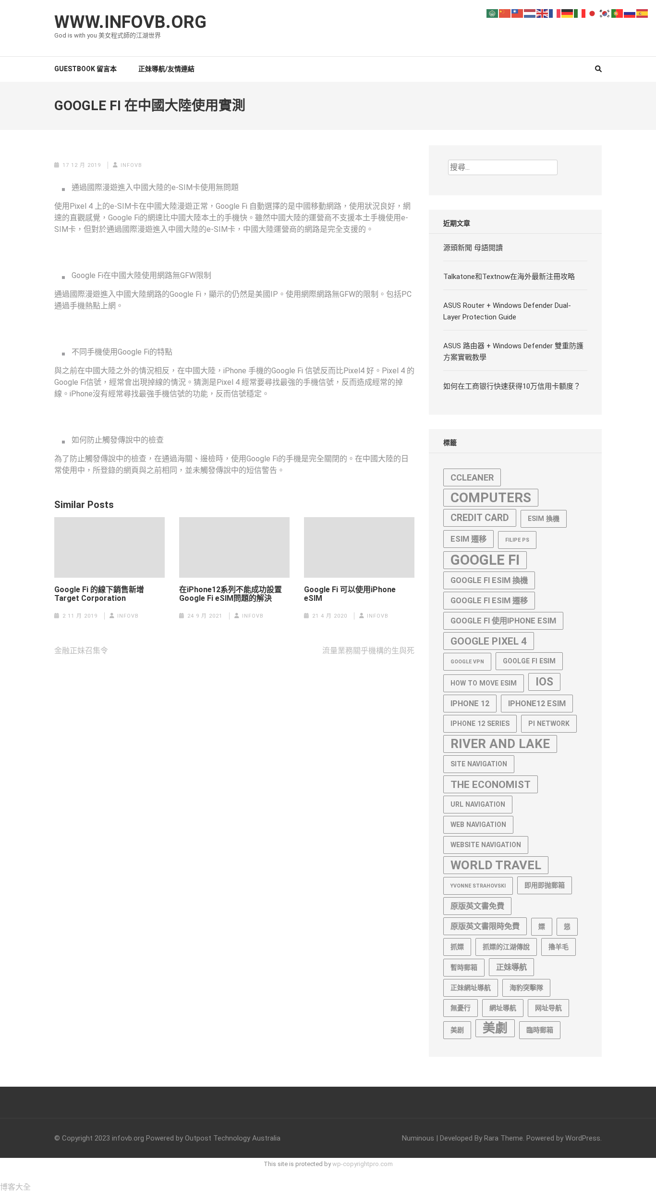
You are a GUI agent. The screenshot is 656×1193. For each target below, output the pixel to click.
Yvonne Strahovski (478, 886)
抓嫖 (457, 947)
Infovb (131, 165)
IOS (544, 681)
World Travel (495, 865)
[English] (542, 12)
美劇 (495, 1028)
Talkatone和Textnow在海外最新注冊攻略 (509, 276)
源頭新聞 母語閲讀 (473, 247)
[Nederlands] (530, 12)
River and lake (500, 743)
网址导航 (548, 1008)
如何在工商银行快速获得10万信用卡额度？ (512, 386)
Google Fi (485, 560)
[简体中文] (505, 12)
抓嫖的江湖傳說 (506, 947)
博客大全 (15, 1187)
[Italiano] (580, 12)
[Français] (555, 12)
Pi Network (549, 723)
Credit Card (479, 517)
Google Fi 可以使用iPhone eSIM (350, 594)
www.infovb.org (130, 22)
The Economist (490, 784)
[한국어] (605, 12)
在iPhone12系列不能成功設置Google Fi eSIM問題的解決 (230, 594)
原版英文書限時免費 (485, 926)
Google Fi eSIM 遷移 (489, 600)
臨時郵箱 (539, 1030)
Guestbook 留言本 (85, 69)
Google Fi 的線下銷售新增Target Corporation (99, 594)
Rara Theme (503, 1138)
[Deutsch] (567, 12)
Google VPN (467, 662)
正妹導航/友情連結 (166, 69)
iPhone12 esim (537, 703)
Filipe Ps (517, 540)
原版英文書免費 (477, 906)
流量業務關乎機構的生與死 (368, 650)
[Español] (642, 12)
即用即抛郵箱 (544, 885)
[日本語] (592, 12)
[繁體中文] (517, 12)
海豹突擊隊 (526, 987)
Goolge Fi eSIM (529, 661)
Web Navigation (478, 824)
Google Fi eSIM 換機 (489, 580)
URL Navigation (477, 804)
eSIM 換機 (543, 518)
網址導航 (502, 1008)
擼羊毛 (558, 947)
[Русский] (630, 12)
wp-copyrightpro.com (362, 1164)
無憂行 (460, 1008)
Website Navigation (485, 845)
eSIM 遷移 (468, 539)
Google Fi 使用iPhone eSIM (503, 620)
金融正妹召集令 (81, 650)
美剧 (457, 1030)
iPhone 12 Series (480, 723)
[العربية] (492, 12)
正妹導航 (511, 967)
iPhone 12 (469, 703)
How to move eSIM (483, 683)
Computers (490, 498)
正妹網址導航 (470, 987)
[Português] (617, 12)
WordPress (582, 1138)
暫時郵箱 (463, 967)
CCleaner (472, 477)
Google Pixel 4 (488, 641)
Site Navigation (478, 764)
